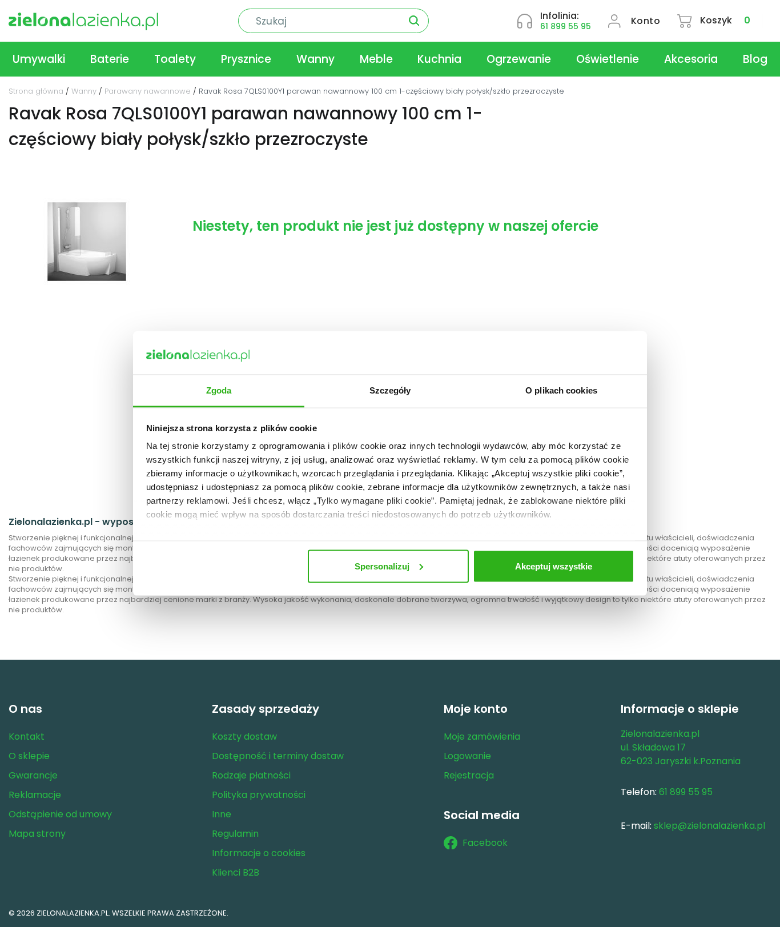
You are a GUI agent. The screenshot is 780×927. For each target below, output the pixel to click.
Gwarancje (33, 775)
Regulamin (235, 833)
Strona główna (36, 91)
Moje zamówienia (482, 736)
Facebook (485, 842)
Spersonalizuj (382, 566)
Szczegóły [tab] (390, 390)
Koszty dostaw (244, 736)
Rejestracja (469, 775)
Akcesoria (691, 59)
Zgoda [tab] (219, 390)
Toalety (175, 59)
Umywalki (39, 59)
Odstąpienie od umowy (60, 814)
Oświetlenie (607, 59)
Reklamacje (35, 794)
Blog (755, 59)
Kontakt (27, 736)
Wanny (315, 59)
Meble (376, 59)
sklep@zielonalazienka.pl (709, 825)
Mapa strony (37, 833)
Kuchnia (439, 59)
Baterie (109, 59)
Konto (646, 20)
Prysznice (246, 59)
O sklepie (29, 756)
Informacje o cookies (258, 853)
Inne (221, 814)
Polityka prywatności (258, 794)
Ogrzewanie (519, 59)
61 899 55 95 (565, 26)
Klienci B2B (235, 872)
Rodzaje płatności (251, 775)
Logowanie (467, 756)
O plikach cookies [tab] (561, 390)
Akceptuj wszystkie (553, 566)
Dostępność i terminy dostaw (278, 756)
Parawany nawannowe (147, 91)
